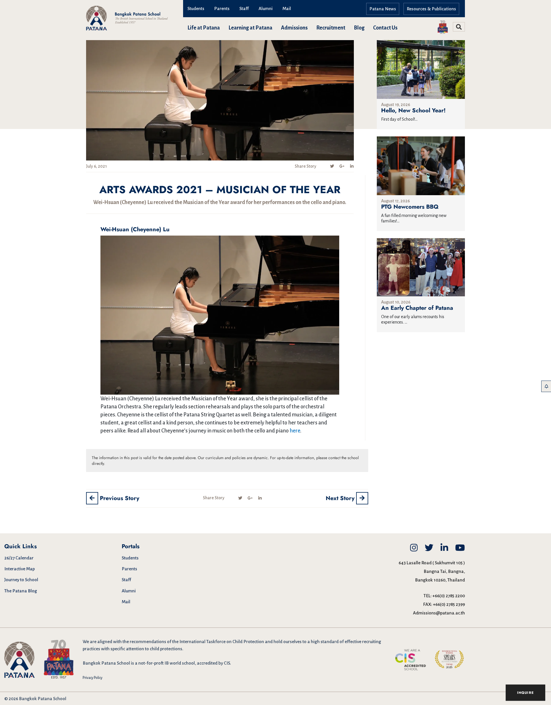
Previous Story (118, 498)
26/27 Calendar (19, 557)
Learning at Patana (250, 28)
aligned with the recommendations (131, 641)
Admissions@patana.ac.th (439, 612)
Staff (244, 8)
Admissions (294, 28)
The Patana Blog (20, 590)
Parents (222, 8)
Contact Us (385, 28)
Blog (359, 28)
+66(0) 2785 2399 (449, 604)
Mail (286, 8)
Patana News (382, 8)
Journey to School (21, 579)
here (295, 431)
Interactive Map (19, 568)
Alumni (266, 8)
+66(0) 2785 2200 (448, 595)
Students (195, 8)
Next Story (341, 498)
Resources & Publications (431, 8)
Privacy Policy (92, 678)
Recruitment (330, 28)
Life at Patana (203, 28)
